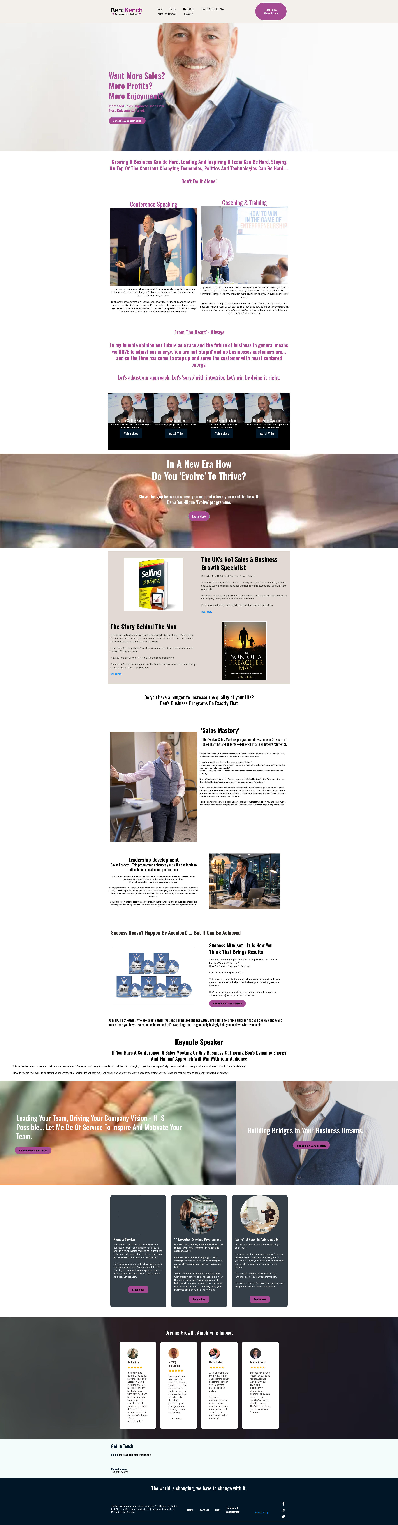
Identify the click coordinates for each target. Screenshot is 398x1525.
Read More (206, 611)
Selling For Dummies (166, 14)
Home (159, 9)
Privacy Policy (261, 1512)
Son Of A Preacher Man (213, 9)
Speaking (188, 14)
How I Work (188, 9)
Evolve (173, 9)
